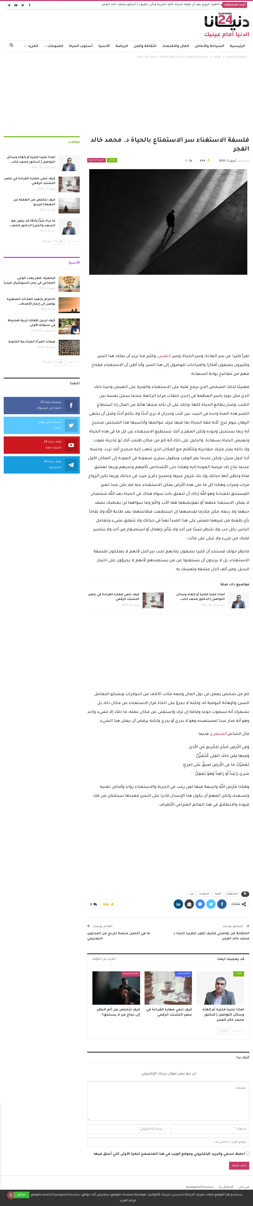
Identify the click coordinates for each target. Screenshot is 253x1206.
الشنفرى (218, 734)
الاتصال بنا (226, 1187)
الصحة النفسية (96, 160)
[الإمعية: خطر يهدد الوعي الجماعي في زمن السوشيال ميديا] (69, 284)
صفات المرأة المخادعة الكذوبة (31, 342)
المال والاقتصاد (175, 46)
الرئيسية (237, 46)
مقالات (112, 160)
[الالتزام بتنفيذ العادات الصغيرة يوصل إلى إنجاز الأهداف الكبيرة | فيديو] (69, 305)
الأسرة (104, 46)
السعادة (204, 894)
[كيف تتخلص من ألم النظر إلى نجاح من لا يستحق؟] (116, 988)
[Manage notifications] (11, 1195)
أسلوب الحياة (81, 46)
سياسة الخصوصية (200, 1187)
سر (192, 894)
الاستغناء (232, 894)
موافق (21, 1195)
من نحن (243, 1187)
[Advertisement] (126, 96)
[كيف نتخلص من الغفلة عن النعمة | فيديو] (69, 206)
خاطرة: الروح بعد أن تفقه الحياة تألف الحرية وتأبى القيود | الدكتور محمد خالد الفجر (161, 4)
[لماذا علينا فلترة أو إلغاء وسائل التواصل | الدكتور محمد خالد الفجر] (238, 600)
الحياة (218, 894)
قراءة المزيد (128, 1201)
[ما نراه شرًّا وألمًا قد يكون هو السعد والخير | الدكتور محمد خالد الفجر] (69, 227)
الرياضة (121, 46)
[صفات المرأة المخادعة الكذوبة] (69, 348)
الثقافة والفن (145, 46)
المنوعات (55, 46)
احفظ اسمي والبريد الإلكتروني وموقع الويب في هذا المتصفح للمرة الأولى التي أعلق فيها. (169, 1154)
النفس (164, 356)
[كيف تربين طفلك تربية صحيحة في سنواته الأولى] (69, 326)
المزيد (33, 46)
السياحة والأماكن (209, 46)
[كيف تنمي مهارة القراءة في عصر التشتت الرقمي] (153, 600)
